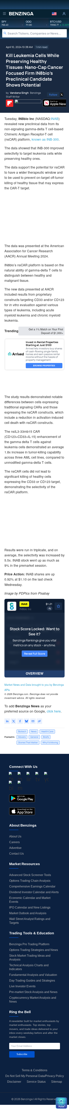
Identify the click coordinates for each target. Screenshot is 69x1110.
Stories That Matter (28, 742)
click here (54, 711)
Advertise (15, 847)
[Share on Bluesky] (26, 721)
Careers (14, 842)
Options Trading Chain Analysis (29, 880)
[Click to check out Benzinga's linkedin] (28, 777)
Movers (22, 737)
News (33, 731)
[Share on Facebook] (20, 721)
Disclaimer (14, 1081)
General (34, 737)
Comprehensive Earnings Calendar (32, 886)
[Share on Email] (33, 721)
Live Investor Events (22, 986)
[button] (54, 14)
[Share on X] (13, 721)
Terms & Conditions (34, 1070)
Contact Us (16, 853)
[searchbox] (37, 33)
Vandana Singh (19, 92)
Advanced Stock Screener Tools (30, 875)
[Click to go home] (21, 13)
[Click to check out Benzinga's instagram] (20, 777)
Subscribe (22, 1054)
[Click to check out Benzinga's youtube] (46, 777)
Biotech (22, 731)
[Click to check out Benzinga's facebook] (11, 777)
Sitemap (56, 1081)
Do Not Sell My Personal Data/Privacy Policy (34, 1076)
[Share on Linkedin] (7, 721)
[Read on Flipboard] (9, 103)
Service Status (36, 1081)
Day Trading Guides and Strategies (32, 980)
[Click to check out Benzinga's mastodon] (20, 786)
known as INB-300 (45, 139)
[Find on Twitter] (61, 95)
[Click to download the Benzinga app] (22, 798)
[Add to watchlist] (58, 606)
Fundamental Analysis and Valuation (33, 974)
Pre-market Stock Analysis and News (33, 992)
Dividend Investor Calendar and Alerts (34, 892)
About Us (15, 836)
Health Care (47, 731)
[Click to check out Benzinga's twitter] (37, 777)
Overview (34, 673)
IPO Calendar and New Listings (29, 907)
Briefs (46, 737)
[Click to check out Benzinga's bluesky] (11, 786)
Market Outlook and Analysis (27, 913)
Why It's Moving (50, 742)
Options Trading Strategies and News (33, 949)
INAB (55, 118)
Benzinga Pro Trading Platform (29, 944)
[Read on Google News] (28, 103)
